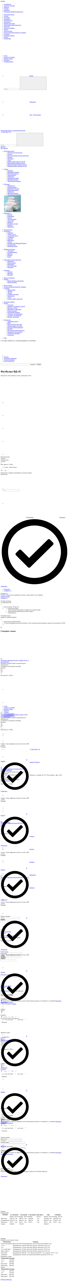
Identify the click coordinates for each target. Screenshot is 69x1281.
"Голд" (9, 297)
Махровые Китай (12, 246)
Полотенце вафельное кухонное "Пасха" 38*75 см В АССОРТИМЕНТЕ (14, 715)
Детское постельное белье (14, 152)
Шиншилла (10, 226)
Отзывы (6, 8)
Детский (9, 272)
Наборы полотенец (9, 23)
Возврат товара (8, 58)
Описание (7, 589)
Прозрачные (10, 296)
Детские (9, 242)
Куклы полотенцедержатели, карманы (15, 32)
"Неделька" (10, 251)
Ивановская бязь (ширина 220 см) (17, 166)
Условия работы (8, 61)
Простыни (10, 267)
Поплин (9, 154)
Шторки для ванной (13, 317)
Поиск (31, 76)
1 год (5, 470)
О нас (5, 55)
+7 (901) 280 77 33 (6, 132)
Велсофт (9, 214)
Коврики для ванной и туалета (16, 306)
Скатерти (6, 34)
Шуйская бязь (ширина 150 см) (16, 161)
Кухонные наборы (9, 35)
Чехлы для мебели (9, 28)
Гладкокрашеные (12, 252)
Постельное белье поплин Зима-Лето (18, 155)
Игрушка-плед (8, 20)
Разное (6, 37)
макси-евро (20, 1128)
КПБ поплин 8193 (6, 931)
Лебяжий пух (11, 185)
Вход (31, 115)
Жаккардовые (11, 290)
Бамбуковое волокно (13, 172)
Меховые (10, 222)
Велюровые (10, 216)
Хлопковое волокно (13, 178)
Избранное (33, 102)
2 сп (12, 1125)
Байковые (10, 170)
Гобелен (9, 217)
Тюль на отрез (8, 31)
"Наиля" (9, 293)
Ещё (5, 338)
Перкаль (9, 157)
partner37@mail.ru (35, 762)
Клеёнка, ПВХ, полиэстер (14, 299)
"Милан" (10, 291)
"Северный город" (12, 235)
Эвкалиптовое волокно (14, 181)
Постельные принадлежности (12, 25)
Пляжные (10, 232)
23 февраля (10, 237)
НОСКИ (9, 329)
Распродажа (7, 38)
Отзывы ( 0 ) (7, 590)
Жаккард (9, 254)
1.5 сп (5, 1125)
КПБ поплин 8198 (6, 986)
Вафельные (10, 240)
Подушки (7, 17)
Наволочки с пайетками (14, 309)
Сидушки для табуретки (14, 315)
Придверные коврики (13, 312)
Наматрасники (11, 263)
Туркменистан (11, 245)
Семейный (4, 1131)
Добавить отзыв (5, 596)
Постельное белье (9, 14)
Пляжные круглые (12, 223)
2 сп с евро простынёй (7, 1128)
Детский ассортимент (13, 333)
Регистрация (37, 115)
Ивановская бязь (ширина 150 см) (17, 164)
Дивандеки (10, 220)
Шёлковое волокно (12, 179)
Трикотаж (7, 26)
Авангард (10, 239)
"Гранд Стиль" (11, 234)
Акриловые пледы (12, 321)
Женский (10, 273)
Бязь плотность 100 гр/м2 (14, 324)
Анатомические (11, 187)
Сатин (9, 160)
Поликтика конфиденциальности (13, 11)
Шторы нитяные (12, 282)
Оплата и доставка (9, 5)
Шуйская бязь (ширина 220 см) (16, 163)
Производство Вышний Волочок (16, 243)
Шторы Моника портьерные (15, 281)
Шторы (6, 29)
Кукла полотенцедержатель (15, 327)
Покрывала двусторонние (14, 332)
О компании (7, 4)
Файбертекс (10, 176)
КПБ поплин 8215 (6, 1040)
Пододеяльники (11, 266)
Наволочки (10, 261)
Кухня (9, 257)
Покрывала (7, 19)
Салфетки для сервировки (14, 314)
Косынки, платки (12, 308)
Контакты (7, 10)
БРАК (9, 323)
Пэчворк (9, 225)
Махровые (10, 158)
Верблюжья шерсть (12, 173)
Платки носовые (12, 311)
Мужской (10, 275)
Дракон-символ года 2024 (14, 326)
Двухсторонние (11, 219)
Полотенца (7, 22)
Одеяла (6, 16)
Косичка (9, 255)
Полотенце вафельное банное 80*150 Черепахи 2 (15, 877)
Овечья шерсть (11, 175)
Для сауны (10, 305)
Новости (6, 7)
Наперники (10, 264)
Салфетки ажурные (13, 294)
